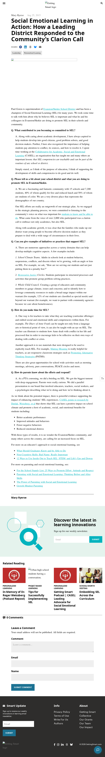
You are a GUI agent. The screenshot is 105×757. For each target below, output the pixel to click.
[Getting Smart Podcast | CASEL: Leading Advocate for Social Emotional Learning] (65, 575)
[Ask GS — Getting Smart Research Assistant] (98, 750)
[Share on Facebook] (20, 47)
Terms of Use (61, 715)
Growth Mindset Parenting (30, 485)
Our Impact (86, 727)
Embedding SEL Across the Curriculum (89, 595)
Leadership (16, 53)
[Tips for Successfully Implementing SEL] (39, 575)
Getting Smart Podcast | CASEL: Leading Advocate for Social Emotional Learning (65, 600)
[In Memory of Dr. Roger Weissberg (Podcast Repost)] (14, 575)
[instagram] (58, 744)
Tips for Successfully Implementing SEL (38, 597)
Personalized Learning (32, 53)
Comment (17, 638)
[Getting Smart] (52, 3)
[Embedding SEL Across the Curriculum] (90, 575)
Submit (96, 539)
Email (14, 657)
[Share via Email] (40, 47)
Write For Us (61, 719)
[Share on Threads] (30, 46)
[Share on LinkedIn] (25, 47)
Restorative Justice (27, 274)
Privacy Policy (62, 711)
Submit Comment (23, 687)
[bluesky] (71, 744)
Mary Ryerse (17, 15)
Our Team (85, 723)
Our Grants (85, 719)
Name (15, 671)
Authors (58, 723)
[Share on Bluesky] (35, 47)
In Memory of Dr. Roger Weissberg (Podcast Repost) (14, 595)
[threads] (66, 744)
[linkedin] (62, 744)
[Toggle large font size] (102, 378)
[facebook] (54, 744)
